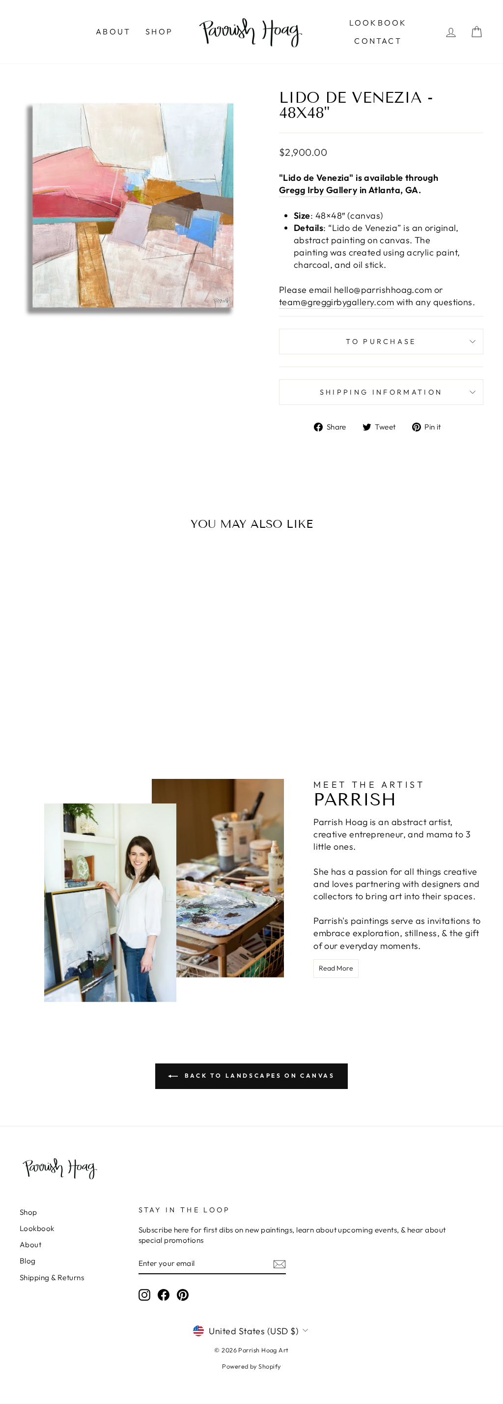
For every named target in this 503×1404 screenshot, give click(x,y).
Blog (28, 1260)
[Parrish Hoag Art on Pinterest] (183, 1295)
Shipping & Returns (52, 1277)
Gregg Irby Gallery (318, 190)
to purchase (381, 341)
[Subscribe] (279, 1263)
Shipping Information (381, 392)
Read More (336, 968)
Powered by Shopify (251, 1366)
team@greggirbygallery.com (336, 302)
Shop (159, 31)
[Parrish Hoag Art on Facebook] (163, 1295)
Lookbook (378, 23)
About (113, 31)
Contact (377, 41)
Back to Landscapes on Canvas (258, 1075)
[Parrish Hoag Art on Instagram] (144, 1295)
